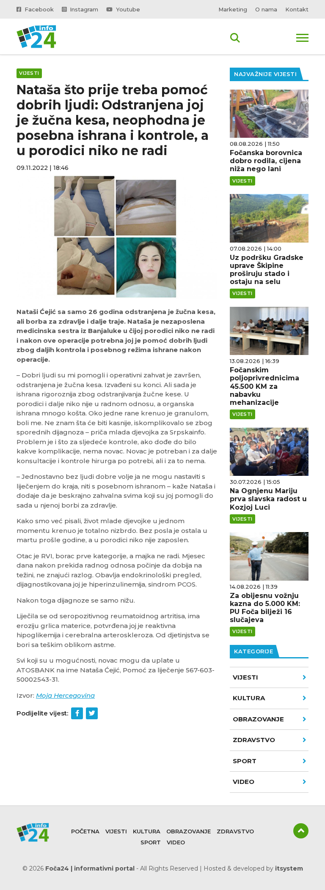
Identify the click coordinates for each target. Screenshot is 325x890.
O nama (266, 9)
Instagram (83, 9)
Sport (244, 761)
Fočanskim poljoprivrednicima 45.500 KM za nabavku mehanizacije (264, 386)
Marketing (232, 9)
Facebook (38, 9)
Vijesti (245, 677)
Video (176, 842)
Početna (85, 831)
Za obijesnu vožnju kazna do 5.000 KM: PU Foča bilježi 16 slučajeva (265, 608)
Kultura (249, 698)
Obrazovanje (258, 719)
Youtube (127, 9)
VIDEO (243, 782)
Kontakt (296, 9)
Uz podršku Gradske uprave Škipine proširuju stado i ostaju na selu (266, 270)
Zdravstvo (254, 740)
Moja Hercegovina (65, 695)
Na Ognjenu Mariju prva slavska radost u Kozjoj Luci (268, 499)
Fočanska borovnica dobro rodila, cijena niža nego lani (266, 161)
